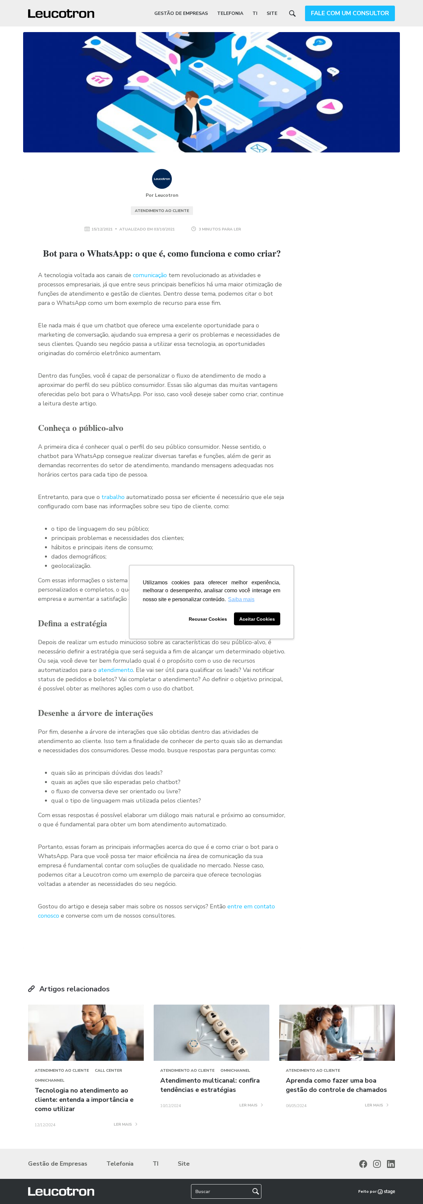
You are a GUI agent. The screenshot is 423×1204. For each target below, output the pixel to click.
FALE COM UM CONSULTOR (350, 13)
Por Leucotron (162, 195)
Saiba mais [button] (241, 599)
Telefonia (230, 13)
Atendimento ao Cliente (162, 210)
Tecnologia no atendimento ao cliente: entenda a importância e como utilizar (84, 1099)
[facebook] (363, 1164)
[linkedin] (391, 1164)
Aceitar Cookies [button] (257, 619)
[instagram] (377, 1164)
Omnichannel (49, 1080)
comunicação (150, 275)
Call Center (108, 1070)
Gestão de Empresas (181, 13)
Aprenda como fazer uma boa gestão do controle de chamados (336, 1085)
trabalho (112, 497)
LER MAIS (123, 1124)
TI (254, 13)
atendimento (115, 670)
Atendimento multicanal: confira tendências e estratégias (210, 1085)
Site (272, 13)
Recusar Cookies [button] (208, 619)
